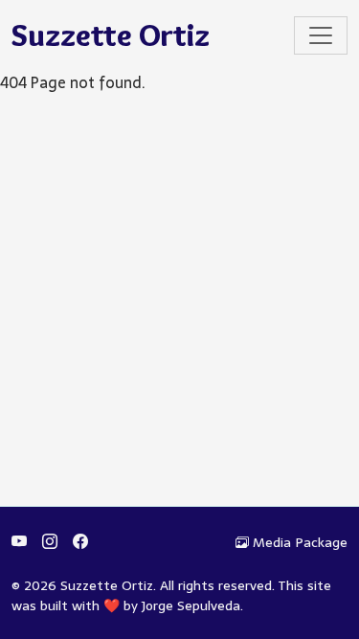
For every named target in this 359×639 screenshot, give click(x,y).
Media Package (300, 542)
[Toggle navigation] (321, 35)
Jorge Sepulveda (191, 605)
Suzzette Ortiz (110, 35)
